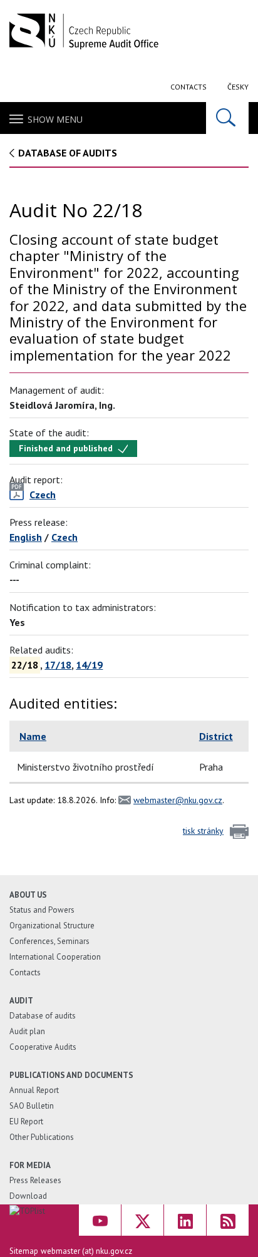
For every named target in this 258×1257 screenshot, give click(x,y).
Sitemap (23, 1251)
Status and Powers (42, 910)
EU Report (26, 1121)
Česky (238, 86)
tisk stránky (203, 830)
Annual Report (34, 1090)
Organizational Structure (52, 925)
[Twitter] (142, 1220)
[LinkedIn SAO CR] (185, 1220)
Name (32, 736)
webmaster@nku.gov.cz (177, 800)
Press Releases (35, 1180)
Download (28, 1196)
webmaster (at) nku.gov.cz (86, 1251)
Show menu (55, 119)
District (216, 736)
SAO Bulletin (31, 1106)
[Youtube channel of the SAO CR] (100, 1220)
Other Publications (41, 1137)
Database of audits (67, 152)
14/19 (89, 665)
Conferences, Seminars (49, 941)
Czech (64, 537)
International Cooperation (55, 957)
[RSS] (228, 1220)
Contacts (188, 86)
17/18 (57, 665)
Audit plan (27, 1031)
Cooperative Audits (42, 1047)
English (25, 537)
